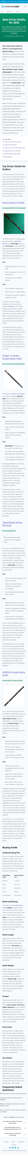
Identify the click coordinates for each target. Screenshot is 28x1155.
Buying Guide (8, 157)
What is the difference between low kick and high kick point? (12, 1105)
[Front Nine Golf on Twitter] (10, 1147)
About (13, 1142)
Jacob (7, 36)
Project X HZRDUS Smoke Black (15, 394)
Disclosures (21, 1142)
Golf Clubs (9, 11)
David (12, 36)
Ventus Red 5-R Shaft (11, 145)
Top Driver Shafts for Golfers (13, 142)
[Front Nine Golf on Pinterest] (12, 1147)
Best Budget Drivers (12, 1)
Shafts (17, 11)
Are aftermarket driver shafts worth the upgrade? (11, 1098)
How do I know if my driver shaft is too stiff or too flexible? (13, 1111)
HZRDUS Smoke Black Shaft (12, 154)
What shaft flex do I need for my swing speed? (13, 1093)
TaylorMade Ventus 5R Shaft (13, 151)
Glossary (6, 1142)
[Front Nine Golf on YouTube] (15, 1147)
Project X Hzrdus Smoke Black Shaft (15, 148)
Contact (14, 1145)
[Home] (2, 11)
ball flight (11, 306)
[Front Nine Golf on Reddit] (18, 1147)
